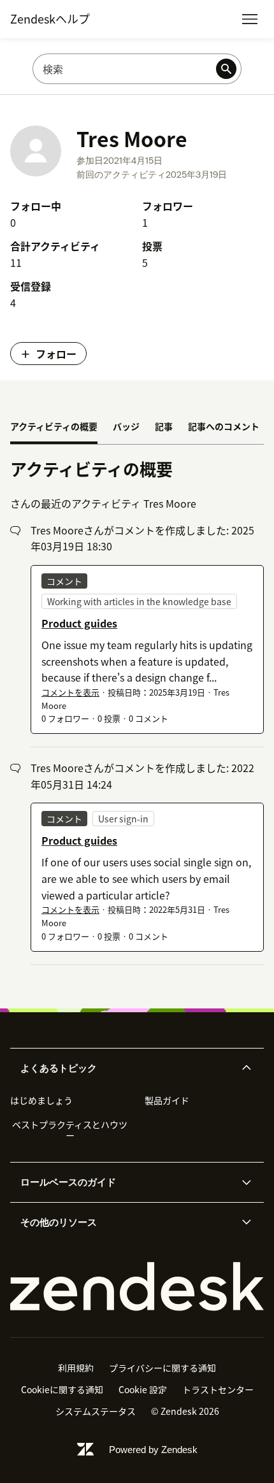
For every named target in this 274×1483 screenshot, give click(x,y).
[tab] (53, 427)
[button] (126, 1068)
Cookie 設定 (143, 1389)
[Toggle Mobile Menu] (250, 19)
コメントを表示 (70, 692)
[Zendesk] (137, 1287)
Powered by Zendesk (153, 1449)
